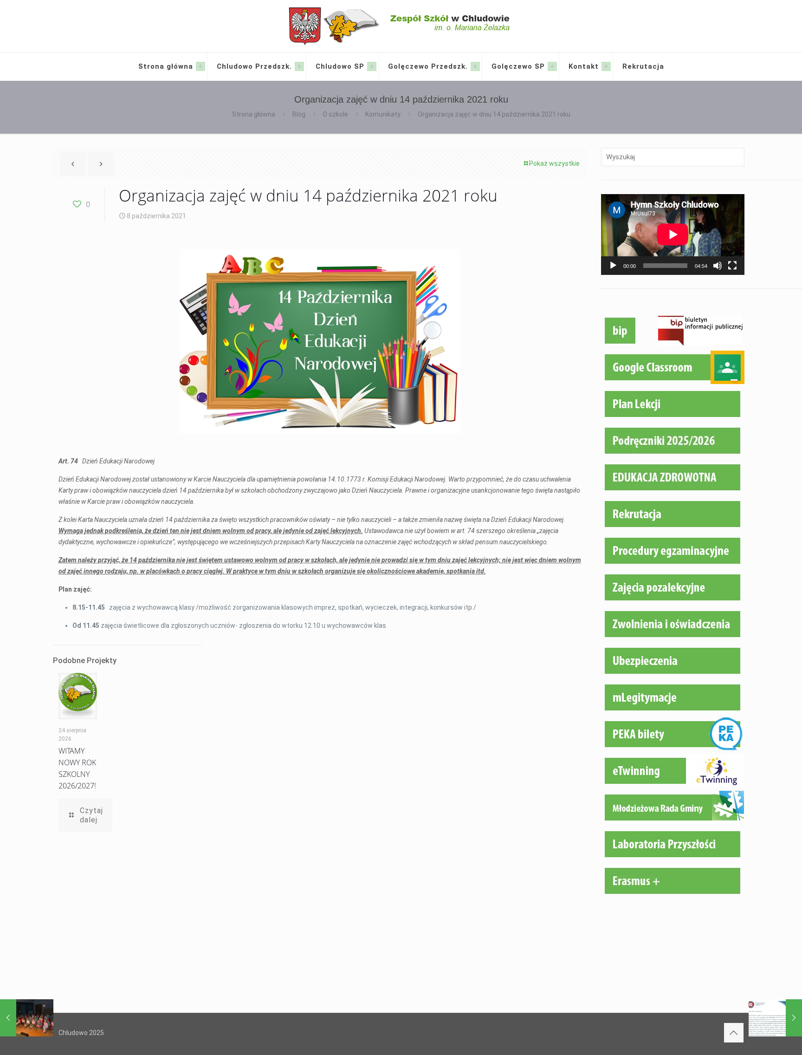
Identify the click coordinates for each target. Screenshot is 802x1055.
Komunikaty (383, 114)
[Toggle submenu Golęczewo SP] (552, 66)
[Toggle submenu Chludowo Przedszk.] (299, 66)
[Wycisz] (717, 265)
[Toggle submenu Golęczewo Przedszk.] (475, 66)
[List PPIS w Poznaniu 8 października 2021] (775, 1017)
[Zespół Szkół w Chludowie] (401, 26)
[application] (672, 234)
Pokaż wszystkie (554, 163)
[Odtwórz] (613, 265)
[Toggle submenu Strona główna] (200, 66)
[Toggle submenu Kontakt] (606, 66)
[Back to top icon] (734, 1032)
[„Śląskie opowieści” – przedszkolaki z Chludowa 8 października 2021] (26, 1017)
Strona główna (253, 114)
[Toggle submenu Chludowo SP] (371, 66)
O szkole (335, 114)
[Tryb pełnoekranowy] (732, 265)
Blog (298, 114)
